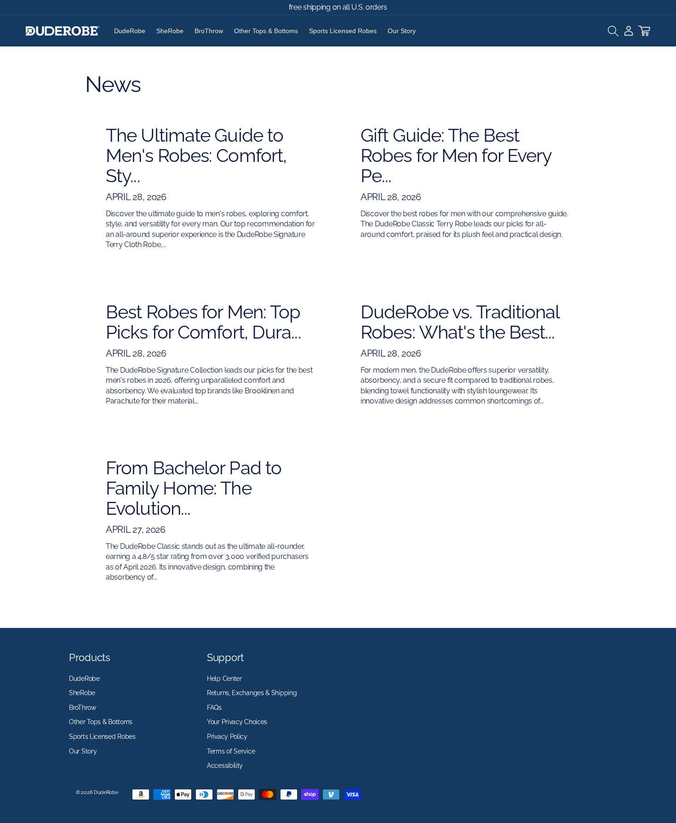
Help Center (224, 678)
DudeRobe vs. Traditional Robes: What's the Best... (460, 322)
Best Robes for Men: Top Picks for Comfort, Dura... (203, 322)
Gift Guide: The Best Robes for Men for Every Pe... (456, 155)
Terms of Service (231, 751)
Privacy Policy (227, 736)
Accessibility (225, 765)
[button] (613, 30)
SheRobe (169, 31)
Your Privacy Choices (237, 722)
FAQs (214, 707)
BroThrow (209, 31)
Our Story (402, 31)
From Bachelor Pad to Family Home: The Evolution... (193, 488)
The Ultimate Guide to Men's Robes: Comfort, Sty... (196, 155)
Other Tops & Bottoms (266, 31)
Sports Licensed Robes (343, 31)
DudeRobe (129, 31)
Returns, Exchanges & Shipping (252, 692)
